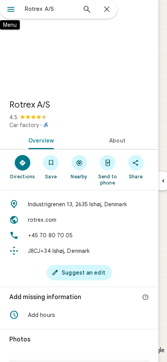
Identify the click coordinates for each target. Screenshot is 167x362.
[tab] (40, 140)
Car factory (24, 125)
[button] (79, 315)
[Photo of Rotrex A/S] (79, 46)
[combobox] (50, 9)
